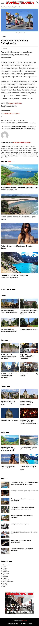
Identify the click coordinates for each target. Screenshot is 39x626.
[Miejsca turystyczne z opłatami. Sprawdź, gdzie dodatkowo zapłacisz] (19, 174)
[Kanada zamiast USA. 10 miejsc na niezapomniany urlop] (19, 262)
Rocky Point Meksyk (20, 122)
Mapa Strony (23, 623)
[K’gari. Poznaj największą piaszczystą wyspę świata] (19, 204)
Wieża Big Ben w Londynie (9, 420)
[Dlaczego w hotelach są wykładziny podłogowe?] (5, 551)
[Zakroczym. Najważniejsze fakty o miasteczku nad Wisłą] (29, 303)
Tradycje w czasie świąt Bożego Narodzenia (24, 490)
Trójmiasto (6, 573)
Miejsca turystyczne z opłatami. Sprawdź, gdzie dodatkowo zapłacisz (9, 448)
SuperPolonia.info (15, 103)
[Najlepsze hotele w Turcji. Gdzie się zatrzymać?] (5, 518)
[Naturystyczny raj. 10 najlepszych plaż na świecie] (19, 233)
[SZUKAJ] (37, 3)
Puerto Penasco (21, 120)
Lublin (4, 578)
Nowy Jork (6, 580)
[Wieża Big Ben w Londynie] (10, 413)
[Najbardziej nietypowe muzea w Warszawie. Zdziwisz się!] (29, 348)
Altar (4, 120)
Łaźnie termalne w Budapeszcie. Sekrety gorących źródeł (27, 402)
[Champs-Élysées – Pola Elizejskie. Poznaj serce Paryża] (10, 394)
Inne (4, 586)
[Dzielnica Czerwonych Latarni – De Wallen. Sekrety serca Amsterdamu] (29, 413)
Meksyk (10, 120)
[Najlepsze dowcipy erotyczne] (5, 526)
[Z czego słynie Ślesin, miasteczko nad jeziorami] (10, 322)
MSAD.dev (24, 620)
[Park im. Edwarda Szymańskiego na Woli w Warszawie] (10, 348)
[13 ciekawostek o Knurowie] (29, 322)
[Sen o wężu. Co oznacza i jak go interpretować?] (5, 542)
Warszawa (6, 571)
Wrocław (5, 576)
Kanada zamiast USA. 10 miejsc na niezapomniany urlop (28, 467)
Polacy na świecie (8, 581)
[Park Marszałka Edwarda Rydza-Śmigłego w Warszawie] (10, 367)
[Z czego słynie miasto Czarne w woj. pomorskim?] (10, 303)
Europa (5, 568)
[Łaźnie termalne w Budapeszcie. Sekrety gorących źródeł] (29, 394)
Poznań (5, 575)
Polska (5, 570)
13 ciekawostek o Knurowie (28, 329)
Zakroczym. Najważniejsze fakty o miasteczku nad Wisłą (28, 312)
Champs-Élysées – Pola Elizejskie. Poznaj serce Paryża (8, 402)
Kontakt (30, 623)
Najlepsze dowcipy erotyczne (20, 524)
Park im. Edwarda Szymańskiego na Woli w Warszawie (8, 356)
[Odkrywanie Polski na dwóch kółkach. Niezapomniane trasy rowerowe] (5, 509)
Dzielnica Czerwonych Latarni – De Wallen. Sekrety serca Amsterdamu (28, 421)
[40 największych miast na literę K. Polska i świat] (5, 534)
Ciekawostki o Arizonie (11, 114)
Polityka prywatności (12, 623)
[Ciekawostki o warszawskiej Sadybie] (29, 367)
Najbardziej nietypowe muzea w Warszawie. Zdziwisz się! (27, 356)
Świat (9, 161)
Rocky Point (6, 122)
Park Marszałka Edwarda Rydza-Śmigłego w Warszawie (9, 375)
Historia (5, 585)
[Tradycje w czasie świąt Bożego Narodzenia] (5, 493)
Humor (5, 583)
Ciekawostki (6, 565)
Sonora (32, 122)
